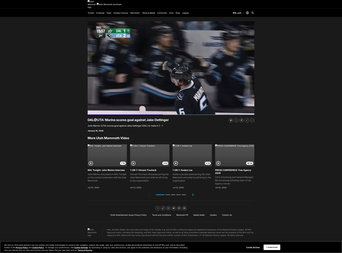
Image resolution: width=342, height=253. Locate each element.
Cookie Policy (38, 248)
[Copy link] (247, 120)
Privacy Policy (22, 248)
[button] (160, 194)
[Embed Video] (252, 120)
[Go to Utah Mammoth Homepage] (92, 4)
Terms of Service (85, 250)
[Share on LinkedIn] (241, 120)
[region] (171, 247)
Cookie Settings (81, 248)
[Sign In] (247, 12)
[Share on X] (236, 120)
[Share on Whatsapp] (231, 120)
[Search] (252, 12)
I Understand (271, 247)
